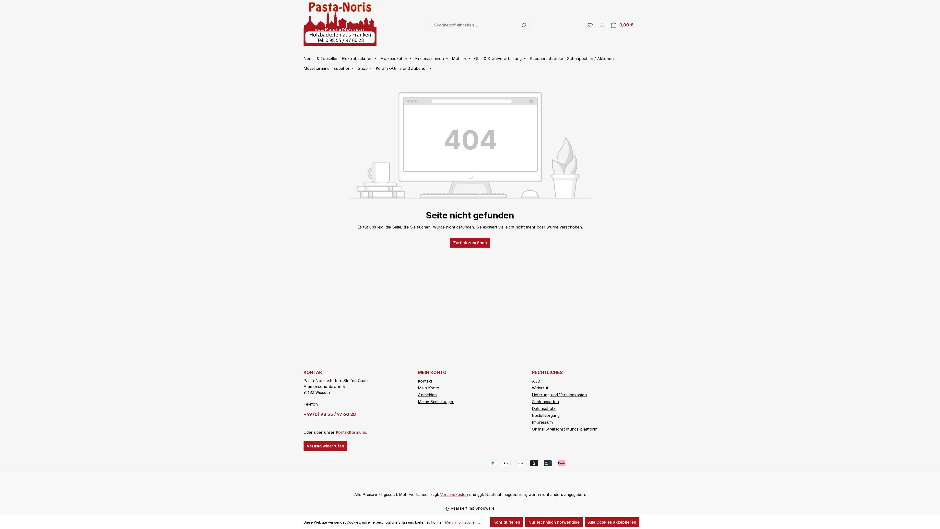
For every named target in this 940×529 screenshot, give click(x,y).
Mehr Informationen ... (462, 522)
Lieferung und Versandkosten (559, 394)
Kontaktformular (351, 432)
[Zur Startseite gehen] (340, 24)
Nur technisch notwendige (554, 522)
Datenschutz (543, 408)
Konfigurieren (507, 522)
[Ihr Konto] (602, 25)
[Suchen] (523, 25)
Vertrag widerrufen (325, 446)
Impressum (542, 422)
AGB (536, 381)
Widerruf (540, 387)
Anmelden (427, 394)
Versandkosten (454, 494)
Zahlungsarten (545, 401)
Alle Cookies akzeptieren (612, 522)
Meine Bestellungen (436, 401)
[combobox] (475, 25)
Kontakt (425, 381)
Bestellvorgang (546, 415)
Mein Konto (428, 387)
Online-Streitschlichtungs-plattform (564, 429)
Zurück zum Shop (470, 242)
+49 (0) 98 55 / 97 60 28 (330, 414)
